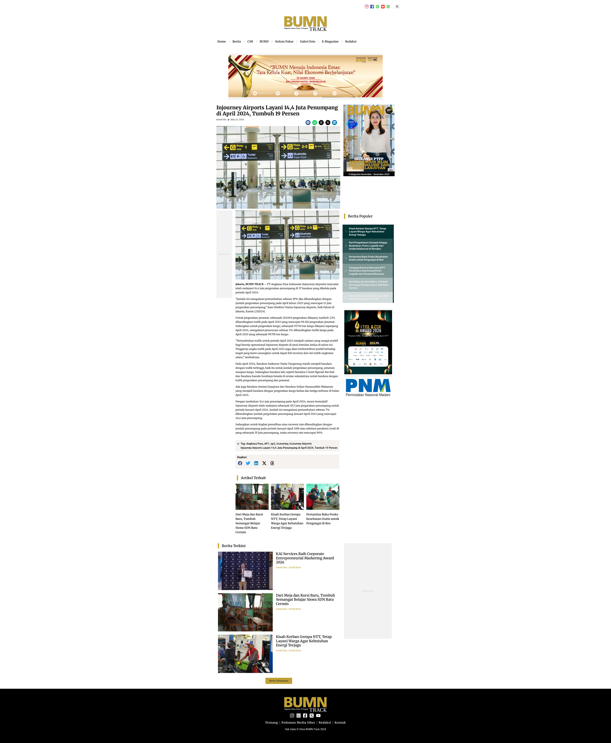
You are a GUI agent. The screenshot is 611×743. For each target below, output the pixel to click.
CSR (250, 41)
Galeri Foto (307, 41)
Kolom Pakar (284, 41)
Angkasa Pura (254, 443)
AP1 (266, 443)
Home (221, 41)
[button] (397, 6)
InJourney (282, 443)
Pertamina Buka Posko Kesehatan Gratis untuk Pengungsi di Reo (322, 519)
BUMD (264, 41)
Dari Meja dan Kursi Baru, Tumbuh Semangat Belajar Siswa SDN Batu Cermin (249, 523)
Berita (236, 41)
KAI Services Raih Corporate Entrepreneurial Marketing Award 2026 (305, 558)
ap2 (273, 443)
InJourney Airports (300, 443)
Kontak (340, 722)
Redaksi (350, 41)
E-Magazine (330, 41)
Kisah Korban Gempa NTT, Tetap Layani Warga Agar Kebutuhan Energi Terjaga (304, 640)
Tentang (271, 722)
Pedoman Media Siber (298, 722)
